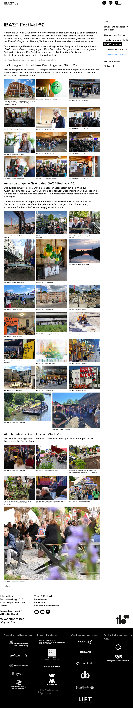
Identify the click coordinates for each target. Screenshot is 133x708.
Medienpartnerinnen (84, 635)
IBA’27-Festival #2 (117, 54)
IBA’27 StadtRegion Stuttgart (114, 28)
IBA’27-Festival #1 (117, 49)
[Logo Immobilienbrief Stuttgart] (85, 688)
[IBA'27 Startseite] (25, 3)
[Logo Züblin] (52, 667)
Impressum (40, 602)
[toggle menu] (126, 26)
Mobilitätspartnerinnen (118, 637)
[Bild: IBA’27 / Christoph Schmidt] (51, 88)
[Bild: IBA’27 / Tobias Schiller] (84, 296)
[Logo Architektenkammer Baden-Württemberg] (18, 644)
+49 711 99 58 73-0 (14, 619)
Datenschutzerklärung (46, 605)
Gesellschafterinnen (18, 635)
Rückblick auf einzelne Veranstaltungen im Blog (31, 59)
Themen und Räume (114, 35)
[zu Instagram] (48, 611)
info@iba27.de (7, 622)
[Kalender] (110, 2)
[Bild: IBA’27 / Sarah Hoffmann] (51, 350)
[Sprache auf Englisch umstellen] (118, 2)
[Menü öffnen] (126, 3)
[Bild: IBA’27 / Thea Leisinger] (51, 260)
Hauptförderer (47, 635)
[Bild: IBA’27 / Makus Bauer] (51, 296)
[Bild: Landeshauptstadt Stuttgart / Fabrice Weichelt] (19, 222)
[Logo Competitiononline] (85, 663)
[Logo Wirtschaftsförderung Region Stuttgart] (18, 685)
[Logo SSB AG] (118, 658)
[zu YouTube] (42, 611)
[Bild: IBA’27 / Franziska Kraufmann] (27, 407)
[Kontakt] (104, 2)
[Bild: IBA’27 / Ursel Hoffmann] (19, 377)
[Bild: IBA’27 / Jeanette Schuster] (84, 251)
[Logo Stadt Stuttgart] (18, 655)
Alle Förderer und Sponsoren (49, 692)
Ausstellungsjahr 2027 (116, 39)
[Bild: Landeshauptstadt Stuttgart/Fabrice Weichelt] (51, 222)
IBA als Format (112, 61)
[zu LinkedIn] (36, 611)
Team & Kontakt (43, 596)
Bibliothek (109, 65)
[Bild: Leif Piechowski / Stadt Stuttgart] (51, 322)
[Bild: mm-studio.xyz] (84, 322)
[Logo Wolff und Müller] (52, 679)
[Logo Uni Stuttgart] (18, 665)
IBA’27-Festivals (112, 43)
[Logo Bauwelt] (85, 652)
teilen (7, 586)
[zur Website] (18, 674)
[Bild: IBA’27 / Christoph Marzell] (19, 260)
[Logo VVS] (118, 647)
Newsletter (40, 599)
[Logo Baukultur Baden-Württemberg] (52, 654)
